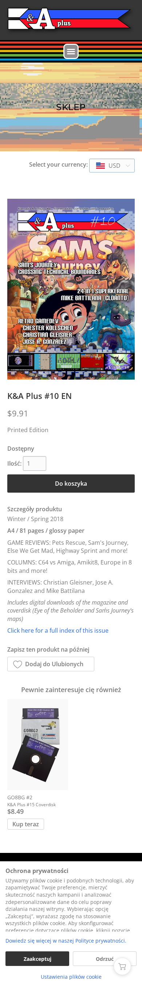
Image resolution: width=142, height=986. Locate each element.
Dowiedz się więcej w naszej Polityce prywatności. (65, 940)
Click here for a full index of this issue (58, 630)
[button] (71, 51)
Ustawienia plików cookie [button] (71, 976)
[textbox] (108, 165)
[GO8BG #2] (37, 744)
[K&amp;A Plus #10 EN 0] (71, 289)
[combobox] (112, 165)
